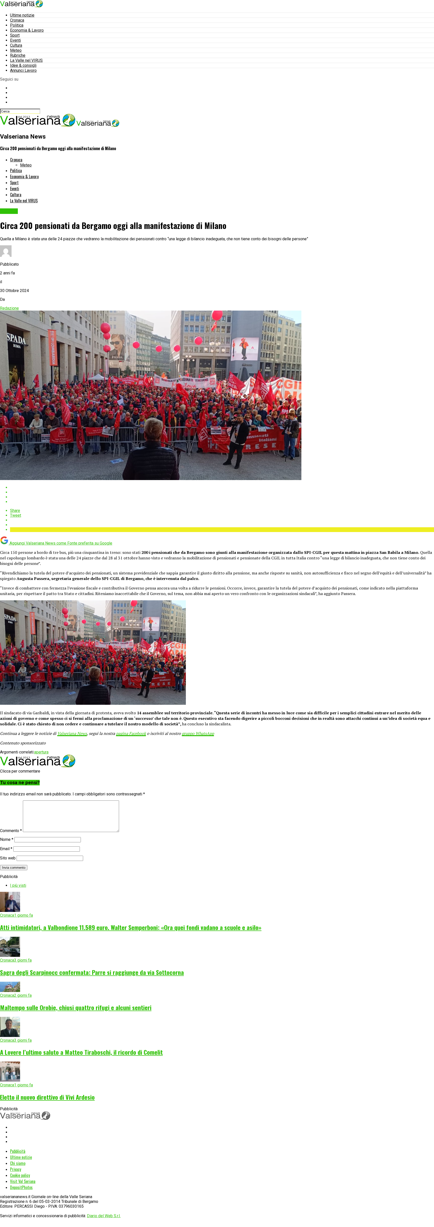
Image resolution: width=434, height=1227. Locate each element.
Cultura (16, 45)
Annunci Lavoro (23, 70)
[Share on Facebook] (222, 487)
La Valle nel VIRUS (26, 60)
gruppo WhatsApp (198, 733)
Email (6, 848)
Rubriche (17, 55)
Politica (16, 25)
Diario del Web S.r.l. (104, 1215)
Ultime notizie (22, 15)
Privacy (15, 1169)
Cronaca (17, 20)
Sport (15, 35)
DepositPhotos (21, 1187)
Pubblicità (17, 1151)
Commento (11, 830)
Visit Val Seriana (22, 1181)
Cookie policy (20, 1175)
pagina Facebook (131, 733)
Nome (6, 839)
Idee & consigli (23, 65)
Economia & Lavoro (27, 30)
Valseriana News (72, 733)
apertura (41, 752)
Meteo (16, 50)
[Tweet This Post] (222, 492)
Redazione (9, 308)
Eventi (15, 40)
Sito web (8, 858)
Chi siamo (17, 1163)
